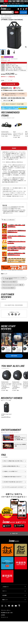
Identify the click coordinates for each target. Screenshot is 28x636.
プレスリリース (4, 617)
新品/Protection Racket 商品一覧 (9, 281)
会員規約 (3, 614)
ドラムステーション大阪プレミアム (10, 210)
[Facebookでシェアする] (12, 314)
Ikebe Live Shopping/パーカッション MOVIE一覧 (20, 437)
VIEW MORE (14, 355)
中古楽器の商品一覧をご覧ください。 (14, 473)
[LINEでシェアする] (16, 314)
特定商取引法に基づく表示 (7, 612)
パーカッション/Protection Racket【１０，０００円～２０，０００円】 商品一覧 (14, 278)
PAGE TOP (15, 533)
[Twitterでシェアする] (9, 314)
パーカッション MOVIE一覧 (20, 445)
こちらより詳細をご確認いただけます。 (15, 489)
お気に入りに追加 (6, 100)
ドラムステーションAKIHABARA (9, 206)
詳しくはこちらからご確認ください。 (14, 478)
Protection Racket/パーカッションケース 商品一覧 (13, 284)
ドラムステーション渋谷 (7, 208)
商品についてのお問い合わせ (9, 219)
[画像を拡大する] (25, 46)
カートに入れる (9, 84)
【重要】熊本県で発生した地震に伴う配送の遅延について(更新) (14, 3)
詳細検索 (16, 12)
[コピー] (19, 314)
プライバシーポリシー (6, 610)
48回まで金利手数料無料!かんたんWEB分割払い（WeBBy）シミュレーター (14, 94)
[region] (14, 410)
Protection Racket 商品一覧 (8, 287)
